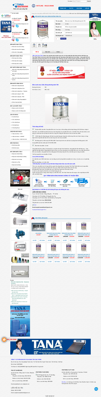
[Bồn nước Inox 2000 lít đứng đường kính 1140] (54, 248)
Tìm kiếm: (70, 1)
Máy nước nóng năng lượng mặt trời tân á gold (20, 70)
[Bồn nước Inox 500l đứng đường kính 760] (54, 227)
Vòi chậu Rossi (15, 125)
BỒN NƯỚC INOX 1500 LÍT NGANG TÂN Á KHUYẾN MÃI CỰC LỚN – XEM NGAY (19, 298)
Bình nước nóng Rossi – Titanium (19, 91)
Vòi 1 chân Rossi (16, 119)
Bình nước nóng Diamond (18, 85)
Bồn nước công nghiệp (17, 52)
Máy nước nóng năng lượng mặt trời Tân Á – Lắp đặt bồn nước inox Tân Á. (20, 294)
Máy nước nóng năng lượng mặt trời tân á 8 (20, 79)
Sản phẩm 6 (38, 233)
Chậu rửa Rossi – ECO (17, 133)
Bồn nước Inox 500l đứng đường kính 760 (53, 234)
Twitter (38, 209)
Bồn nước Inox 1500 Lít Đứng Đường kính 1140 (38, 255)
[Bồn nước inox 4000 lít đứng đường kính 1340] (84, 248)
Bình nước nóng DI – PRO (18, 94)
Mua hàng (63, 38)
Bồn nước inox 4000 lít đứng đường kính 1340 (84, 255)
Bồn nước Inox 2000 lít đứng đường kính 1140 (54, 255)
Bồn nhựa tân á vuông (17, 63)
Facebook (34, 209)
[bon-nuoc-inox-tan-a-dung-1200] (43, 41)
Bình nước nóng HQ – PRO (18, 96)
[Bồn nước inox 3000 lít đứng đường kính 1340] (69, 248)
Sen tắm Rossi (15, 116)
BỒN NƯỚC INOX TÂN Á (49, 13)
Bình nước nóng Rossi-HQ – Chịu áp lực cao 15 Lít (20, 282)
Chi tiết (35, 240)
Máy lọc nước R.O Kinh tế (18, 108)
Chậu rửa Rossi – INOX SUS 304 (19, 139)
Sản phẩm (39, 13)
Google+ (42, 209)
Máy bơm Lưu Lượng (17, 159)
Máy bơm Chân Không (17, 153)
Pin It (45, 209)
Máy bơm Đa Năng (16, 164)
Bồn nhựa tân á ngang (17, 60)
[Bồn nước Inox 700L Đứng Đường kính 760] (69, 227)
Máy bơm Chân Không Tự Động (19, 156)
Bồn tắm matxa (15, 148)
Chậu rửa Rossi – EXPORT (18, 136)
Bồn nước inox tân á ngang (18, 49)
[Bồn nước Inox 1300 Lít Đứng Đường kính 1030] (84, 227)
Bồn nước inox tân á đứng (62, 13)
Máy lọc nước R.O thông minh (19, 110)
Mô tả (37, 52)
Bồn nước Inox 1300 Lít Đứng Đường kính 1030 (84, 234)
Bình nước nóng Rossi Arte (18, 88)
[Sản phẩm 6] (38, 227)
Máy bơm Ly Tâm (16, 162)
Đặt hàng (42, 240)
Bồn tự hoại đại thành (17, 102)
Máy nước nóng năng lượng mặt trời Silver (20, 74)
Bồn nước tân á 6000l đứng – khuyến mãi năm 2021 (20, 291)
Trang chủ (34, 13)
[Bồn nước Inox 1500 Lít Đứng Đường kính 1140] (38, 248)
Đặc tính (47, 52)
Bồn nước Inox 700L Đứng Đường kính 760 (68, 234)
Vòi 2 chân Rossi (16, 122)
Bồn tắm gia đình (16, 145)
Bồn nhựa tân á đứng (17, 58)
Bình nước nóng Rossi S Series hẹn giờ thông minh (19, 302)
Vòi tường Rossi (16, 127)
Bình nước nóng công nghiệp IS (19, 99)
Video (58, 52)
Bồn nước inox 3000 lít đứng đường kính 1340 (69, 255)
